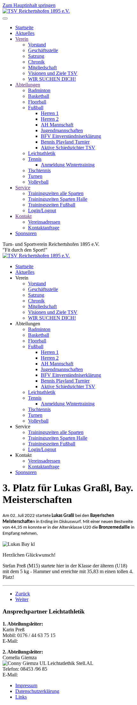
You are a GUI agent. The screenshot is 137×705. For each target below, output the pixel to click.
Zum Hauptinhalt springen (29, 5)
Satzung (36, 56)
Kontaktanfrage (43, 227)
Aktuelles (24, 33)
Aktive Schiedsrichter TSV (68, 147)
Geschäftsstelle (43, 50)
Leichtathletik (41, 153)
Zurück (22, 593)
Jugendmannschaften (62, 130)
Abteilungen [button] (27, 323)
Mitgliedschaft (42, 67)
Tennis (34, 159)
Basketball (38, 96)
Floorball (37, 102)
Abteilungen (27, 84)
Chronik (36, 61)
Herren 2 (50, 119)
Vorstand (37, 44)
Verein (21, 39)
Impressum (26, 685)
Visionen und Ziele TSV (52, 73)
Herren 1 (50, 113)
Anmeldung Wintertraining (68, 164)
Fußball (35, 107)
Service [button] (22, 426)
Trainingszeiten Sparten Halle (57, 199)
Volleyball (38, 182)
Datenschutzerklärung (37, 691)
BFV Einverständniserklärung (71, 136)
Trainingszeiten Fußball (51, 204)
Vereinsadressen (44, 222)
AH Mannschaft (57, 124)
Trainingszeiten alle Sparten (55, 193)
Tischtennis (39, 170)
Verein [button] (21, 278)
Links (21, 697)
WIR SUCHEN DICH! (52, 79)
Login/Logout (42, 210)
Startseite (24, 27)
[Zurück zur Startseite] (36, 11)
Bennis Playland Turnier (65, 142)
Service (22, 187)
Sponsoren (26, 233)
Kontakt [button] (23, 455)
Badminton (39, 90)
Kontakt (23, 216)
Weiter (21, 599)
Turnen (35, 176)
